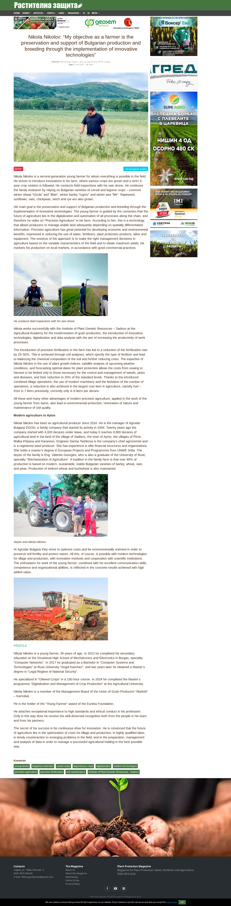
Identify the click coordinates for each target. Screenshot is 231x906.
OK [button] (182, 902)
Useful (51, 13)
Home (17, 13)
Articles (38, 13)
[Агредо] (173, 74)
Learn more (172, 902)
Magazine (73, 13)
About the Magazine (76, 873)
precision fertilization (51, 772)
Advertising (72, 876)
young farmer (21, 766)
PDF (19, 169)
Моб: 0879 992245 (23, 873)
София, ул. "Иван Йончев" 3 (29, 869)
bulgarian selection (42, 766)
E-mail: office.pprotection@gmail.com (33, 876)
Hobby (26, 13)
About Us (70, 869)
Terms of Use (72, 880)
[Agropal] (173, 243)
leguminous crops (83, 766)
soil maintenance (75, 772)
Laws (61, 13)
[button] (95, 13)
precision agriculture (25, 772)
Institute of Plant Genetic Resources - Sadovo (113, 772)
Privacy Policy (73, 883)
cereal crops (63, 766)
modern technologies (125, 766)
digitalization (103, 766)
